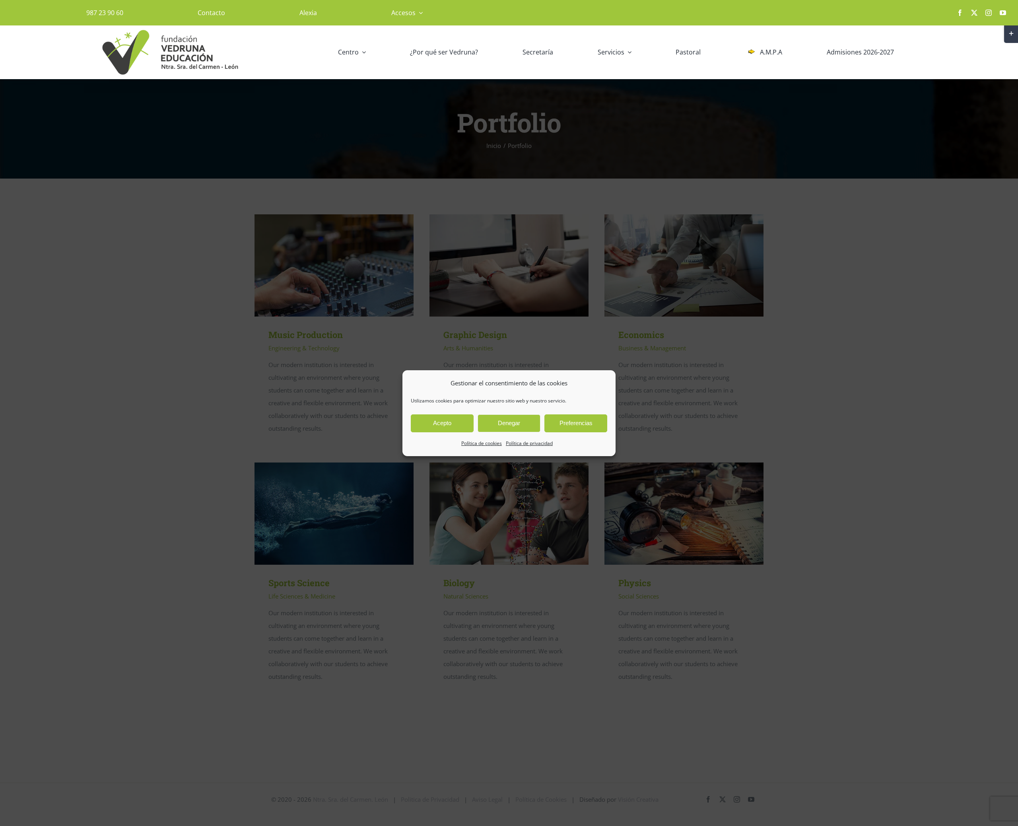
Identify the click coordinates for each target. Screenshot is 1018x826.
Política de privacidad (529, 443)
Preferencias (576, 423)
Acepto (442, 423)
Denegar (509, 423)
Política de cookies (481, 443)
